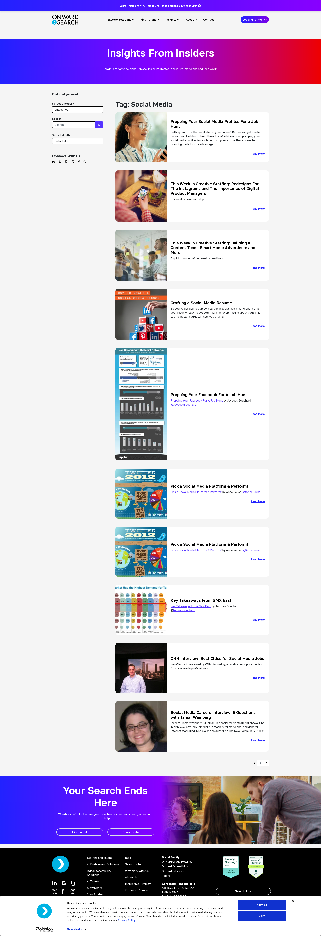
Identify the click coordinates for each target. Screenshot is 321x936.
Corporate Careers (137, 890)
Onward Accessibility (175, 866)
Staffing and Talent (99, 857)
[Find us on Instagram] (85, 162)
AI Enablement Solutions (103, 864)
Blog (128, 857)
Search (57, 118)
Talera (166, 875)
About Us (131, 877)
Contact (208, 19)
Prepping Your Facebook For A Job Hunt (197, 400)
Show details (74, 929)
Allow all (262, 904)
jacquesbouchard (184, 610)
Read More (258, 153)
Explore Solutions (119, 19)
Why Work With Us (137, 871)
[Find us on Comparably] (60, 162)
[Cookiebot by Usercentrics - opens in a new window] (44, 929)
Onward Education (173, 871)
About (190, 19)
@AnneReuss (251, 492)
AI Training (93, 881)
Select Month (61, 135)
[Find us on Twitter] (73, 162)
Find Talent (148, 19)
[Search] (99, 124)
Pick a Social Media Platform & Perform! (196, 492)
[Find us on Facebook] (79, 162)
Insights (171, 19)
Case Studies (95, 894)
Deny (262, 915)
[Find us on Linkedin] (53, 162)
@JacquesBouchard (183, 404)
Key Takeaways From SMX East (191, 606)
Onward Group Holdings (177, 861)
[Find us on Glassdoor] (66, 162)
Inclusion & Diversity (138, 884)
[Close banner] (293, 901)
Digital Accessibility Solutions (99, 873)
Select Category (63, 103)
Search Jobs (133, 864)
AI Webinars (94, 888)
